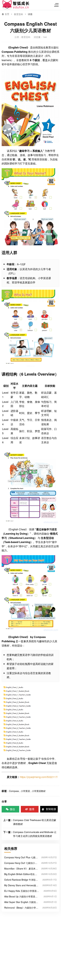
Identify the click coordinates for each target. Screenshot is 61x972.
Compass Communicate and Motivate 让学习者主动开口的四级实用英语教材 (34, 834)
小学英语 (25, 791)
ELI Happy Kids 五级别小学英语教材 (21, 890)
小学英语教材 (39, 791)
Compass (14, 791)
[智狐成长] (16, 5)
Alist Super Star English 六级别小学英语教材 (21, 902)
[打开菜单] (56, 4)
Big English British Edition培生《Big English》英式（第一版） (20, 874)
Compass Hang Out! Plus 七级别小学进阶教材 (21, 857)
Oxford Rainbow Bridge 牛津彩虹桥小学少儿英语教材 (21, 879)
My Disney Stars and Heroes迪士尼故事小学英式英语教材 (21, 885)
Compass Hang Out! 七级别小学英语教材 (20, 862)
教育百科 (18, 14)
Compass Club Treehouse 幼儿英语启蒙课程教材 (34, 822)
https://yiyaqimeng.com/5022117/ (39, 777)
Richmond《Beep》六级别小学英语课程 (21, 907)
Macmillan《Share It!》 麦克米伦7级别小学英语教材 (21, 868)
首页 (6, 14)
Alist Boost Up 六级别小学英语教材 (20, 896)
